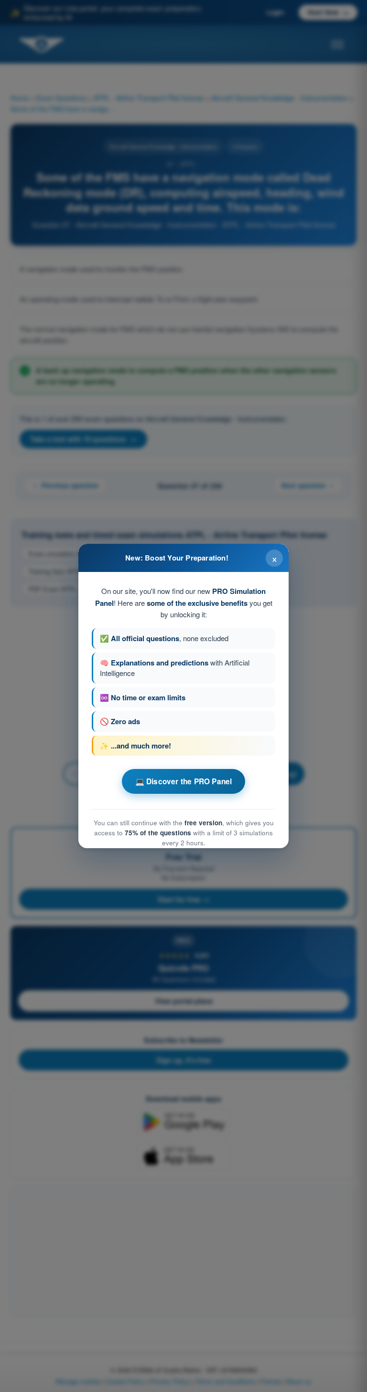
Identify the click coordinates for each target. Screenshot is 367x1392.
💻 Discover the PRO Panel (183, 781)
